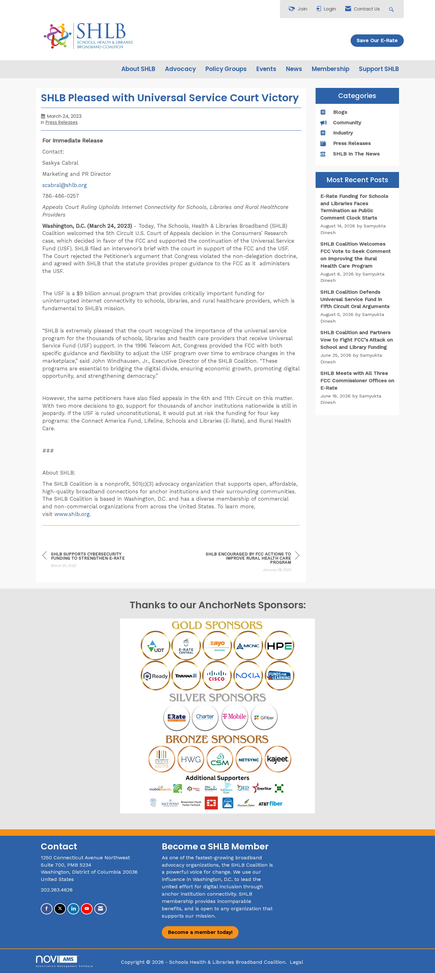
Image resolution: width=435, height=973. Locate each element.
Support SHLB (379, 69)
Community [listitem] (347, 122)
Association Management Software (64, 966)
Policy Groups (226, 69)
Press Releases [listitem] (352, 143)
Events (266, 69)
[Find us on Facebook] (47, 908)
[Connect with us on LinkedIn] (73, 908)
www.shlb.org (72, 514)
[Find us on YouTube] (87, 908)
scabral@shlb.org (65, 185)
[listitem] (357, 214)
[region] (252, 563)
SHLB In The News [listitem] (356, 154)
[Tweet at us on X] (60, 908)
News (294, 69)
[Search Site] (392, 9)
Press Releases (62, 122)
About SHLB (138, 69)
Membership (330, 69)
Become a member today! (200, 932)
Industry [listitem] (343, 133)
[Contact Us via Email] (100, 908)
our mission (199, 916)
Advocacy (180, 69)
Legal (296, 962)
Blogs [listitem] (340, 112)
